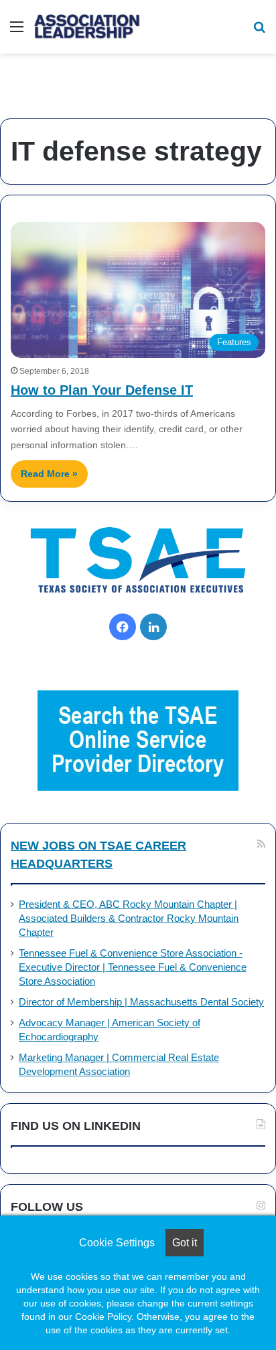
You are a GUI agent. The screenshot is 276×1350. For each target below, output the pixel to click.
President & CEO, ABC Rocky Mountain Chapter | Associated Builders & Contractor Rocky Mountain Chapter (128, 918)
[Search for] (259, 32)
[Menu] (16, 32)
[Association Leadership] (87, 26)
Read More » (49, 473)
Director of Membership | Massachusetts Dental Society (141, 1002)
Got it (184, 1242)
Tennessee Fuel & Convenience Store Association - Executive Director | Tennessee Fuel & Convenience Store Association (133, 967)
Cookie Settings (117, 1242)
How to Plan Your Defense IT (102, 390)
